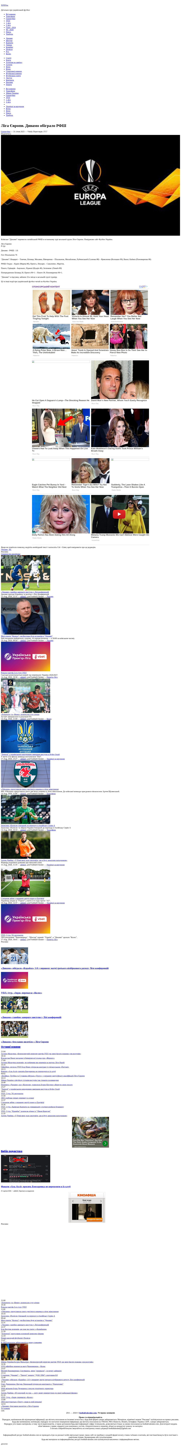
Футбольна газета (13, 76)
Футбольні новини (14, 73)
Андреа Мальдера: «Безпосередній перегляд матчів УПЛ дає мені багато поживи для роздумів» (41, 1054)
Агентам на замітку (14, 62)
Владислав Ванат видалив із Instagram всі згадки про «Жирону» (28, 1058)
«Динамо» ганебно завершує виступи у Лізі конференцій (25, 592)
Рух (7, 52)
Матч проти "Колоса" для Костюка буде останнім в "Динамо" (27, 636)
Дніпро (9, 45)
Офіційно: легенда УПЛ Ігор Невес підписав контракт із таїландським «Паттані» (35, 1067)
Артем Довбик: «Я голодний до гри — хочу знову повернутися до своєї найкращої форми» (39, 1393)
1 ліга (8, 23)
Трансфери (10, 16)
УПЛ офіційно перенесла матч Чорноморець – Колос (23, 1366)
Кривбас (9, 47)
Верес (49, 719)
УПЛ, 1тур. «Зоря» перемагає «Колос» (21, 993)
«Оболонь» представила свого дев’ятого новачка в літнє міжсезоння (29, 789)
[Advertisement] (19, 1262)
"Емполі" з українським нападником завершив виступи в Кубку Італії (30, 754)
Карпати (9, 43)
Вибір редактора (11, 1151)
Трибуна (9, 34)
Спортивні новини (14, 71)
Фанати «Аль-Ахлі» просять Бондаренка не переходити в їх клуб (28, 1071)
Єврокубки (10, 19)
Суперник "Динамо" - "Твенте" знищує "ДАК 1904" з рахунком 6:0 (29, 1375)
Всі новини (11, 14)
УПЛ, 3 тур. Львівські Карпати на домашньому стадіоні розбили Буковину (32, 1107)
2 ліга (8, 25)
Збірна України (12, 93)
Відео (8, 69)
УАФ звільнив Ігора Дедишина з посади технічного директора (27, 1388)
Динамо (9, 38)
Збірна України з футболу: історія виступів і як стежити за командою (30, 1080)
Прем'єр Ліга (52, 677)
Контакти (10, 80)
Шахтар (9, 40)
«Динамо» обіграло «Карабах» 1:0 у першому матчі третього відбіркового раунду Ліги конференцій (55, 968)
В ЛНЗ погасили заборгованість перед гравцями (21, 1342)
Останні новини (10, 1046)
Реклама (9, 82)
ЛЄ (10, 549)
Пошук (9, 85)
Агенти (9, 65)
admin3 (23, 596)
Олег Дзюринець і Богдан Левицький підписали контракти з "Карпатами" (32, 1384)
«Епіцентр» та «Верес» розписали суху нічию (20, 714)
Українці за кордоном (15, 106)
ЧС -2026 (10, 30)
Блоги (8, 60)
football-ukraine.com (88, 1413)
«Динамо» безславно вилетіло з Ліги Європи (25, 1041)
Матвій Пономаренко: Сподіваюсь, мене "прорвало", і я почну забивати (31, 1371)
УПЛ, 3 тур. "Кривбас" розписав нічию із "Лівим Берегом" (26, 1111)
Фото (8, 67)
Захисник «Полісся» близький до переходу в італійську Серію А (28, 825)
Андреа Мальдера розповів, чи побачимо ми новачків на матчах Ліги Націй (33, 1062)
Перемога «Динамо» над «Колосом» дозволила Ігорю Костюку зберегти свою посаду (37, 1085)
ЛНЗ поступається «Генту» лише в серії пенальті (21, 1402)
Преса (8, 32)
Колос (8, 54)
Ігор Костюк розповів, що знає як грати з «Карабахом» (24, 1329)
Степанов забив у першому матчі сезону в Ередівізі (22, 898)
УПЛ (8, 21)
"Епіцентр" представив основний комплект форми (22, 1334)
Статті (8, 58)
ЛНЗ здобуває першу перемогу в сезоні (17, 1098)
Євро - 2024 (11, 27)
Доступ (9, 78)
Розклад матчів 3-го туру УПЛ (13, 673)
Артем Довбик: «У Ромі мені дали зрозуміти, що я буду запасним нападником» (34, 860)
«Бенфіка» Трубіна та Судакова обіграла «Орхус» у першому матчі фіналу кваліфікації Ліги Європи (43, 1076)
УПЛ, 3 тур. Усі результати (12, 935)
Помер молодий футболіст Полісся (15, 1338)
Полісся (9, 49)
